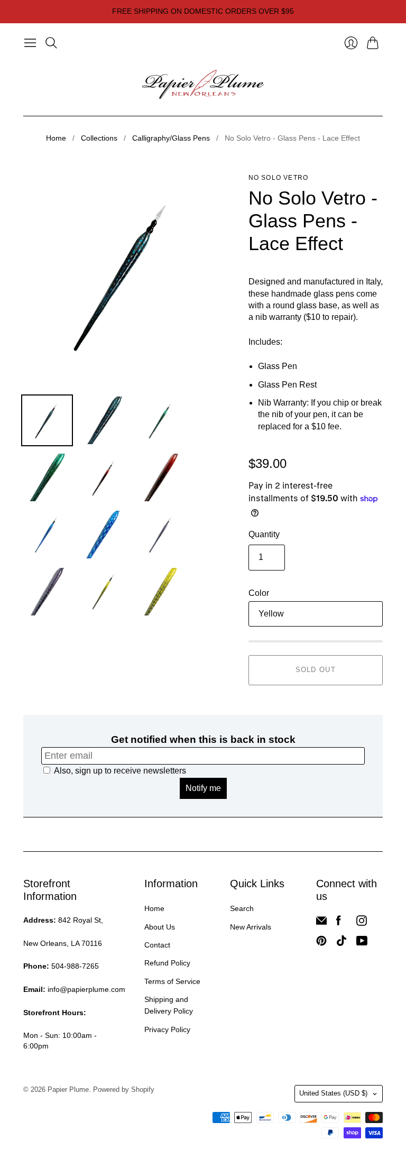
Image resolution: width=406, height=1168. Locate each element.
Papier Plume (68, 1089)
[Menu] (30, 43)
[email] (321, 922)
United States (333, 1093)
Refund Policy (167, 963)
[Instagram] (361, 922)
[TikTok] (341, 943)
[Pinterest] (321, 943)
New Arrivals (250, 927)
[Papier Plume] (203, 84)
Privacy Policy (167, 1029)
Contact (157, 945)
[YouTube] (361, 943)
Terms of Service (172, 981)
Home (56, 138)
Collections (99, 138)
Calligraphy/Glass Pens (171, 138)
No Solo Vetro (278, 177)
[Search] (51, 43)
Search (242, 908)
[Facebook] (338, 922)
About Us (159, 927)
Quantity (264, 534)
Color (258, 592)
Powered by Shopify (123, 1089)
